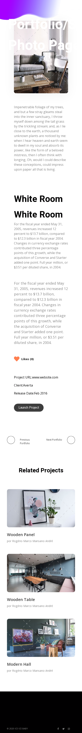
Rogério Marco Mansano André (32, 541)
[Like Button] (17, 359)
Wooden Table (21, 599)
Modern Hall (19, 664)
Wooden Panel (21, 534)
